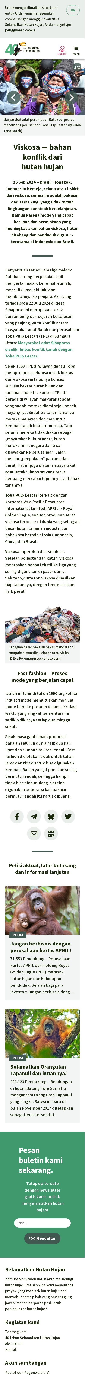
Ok (73, 10)
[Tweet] (68, 816)
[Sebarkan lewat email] (34, 833)
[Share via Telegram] (34, 816)
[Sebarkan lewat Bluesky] (51, 816)
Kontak (11, 1349)
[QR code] (51, 833)
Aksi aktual (13, 1343)
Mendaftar (45, 1238)
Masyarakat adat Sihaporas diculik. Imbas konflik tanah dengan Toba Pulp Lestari (38, 349)
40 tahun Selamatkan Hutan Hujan (32, 1337)
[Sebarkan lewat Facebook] (17, 816)
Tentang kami (16, 1331)
